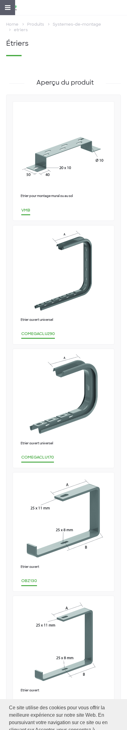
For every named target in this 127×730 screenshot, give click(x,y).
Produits (35, 24)
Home (12, 24)
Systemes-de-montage (77, 24)
